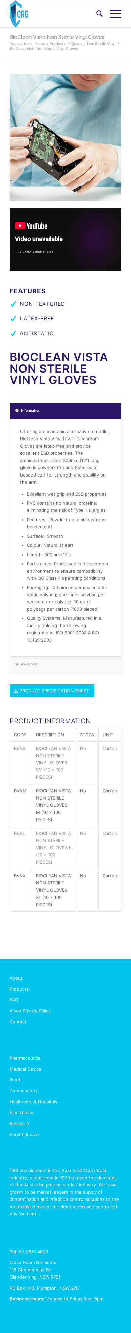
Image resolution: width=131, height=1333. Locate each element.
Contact (18, 1021)
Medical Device (25, 1069)
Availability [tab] (29, 664)
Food (15, 1079)
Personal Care (24, 1134)
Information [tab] (30, 410)
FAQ (14, 999)
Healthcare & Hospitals (33, 1101)
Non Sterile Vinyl (101, 43)
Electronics (21, 1112)
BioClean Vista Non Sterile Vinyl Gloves (57, 37)
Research (19, 1123)
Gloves (76, 43)
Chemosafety (24, 1090)
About (16, 978)
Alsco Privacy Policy (30, 1010)
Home (40, 43)
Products (58, 43)
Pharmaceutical (25, 1058)
